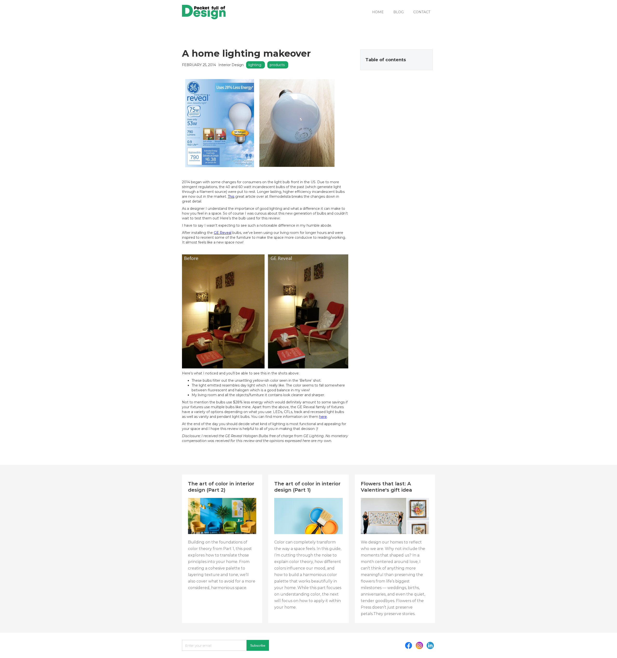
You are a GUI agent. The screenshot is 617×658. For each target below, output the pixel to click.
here (323, 416)
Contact (421, 12)
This (231, 196)
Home (378, 12)
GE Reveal (222, 233)
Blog (398, 12)
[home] (204, 12)
